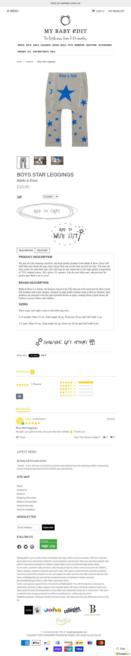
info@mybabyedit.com (76, 632)
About (19, 486)
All (29, 52)
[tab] (26, 250)
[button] (19, 396)
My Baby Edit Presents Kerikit (31, 461)
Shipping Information (26, 498)
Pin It (43, 355)
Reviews (21, 494)
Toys (70, 45)
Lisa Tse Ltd (95, 635)
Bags (63, 45)
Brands (22, 52)
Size (19, 197)
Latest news (26, 451)
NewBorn (79, 45)
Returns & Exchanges (27, 502)
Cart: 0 (100, 11)
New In (21, 45)
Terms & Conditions (26, 509)
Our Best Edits (41, 52)
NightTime (91, 45)
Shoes (55, 45)
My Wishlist (116, 11)
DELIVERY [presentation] (42, 250)
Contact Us (22, 490)
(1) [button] (75, 382)
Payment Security (25, 506)
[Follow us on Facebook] (19, 548)
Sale (52, 52)
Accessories (105, 45)
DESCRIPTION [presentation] (26, 250)
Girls (36, 45)
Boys (28, 45)
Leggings (46, 45)
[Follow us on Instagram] (32, 548)
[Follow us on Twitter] (26, 548)
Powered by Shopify (65, 635)
